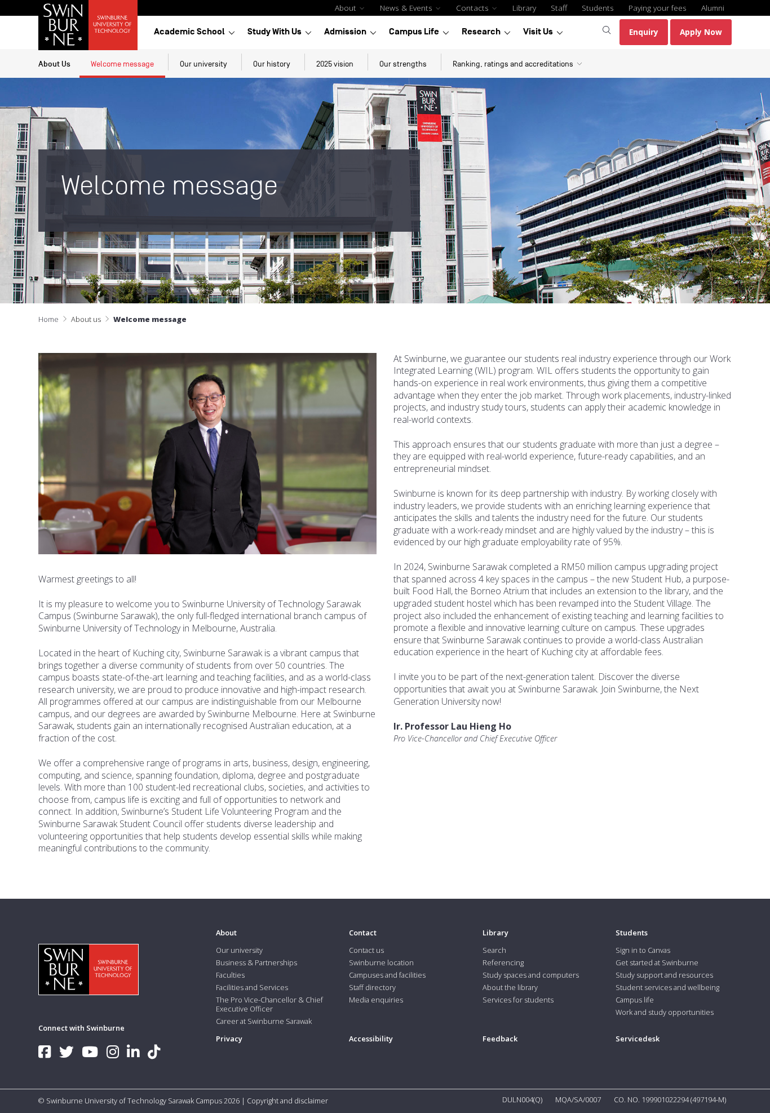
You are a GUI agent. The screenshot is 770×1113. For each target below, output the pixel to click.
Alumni (712, 7)
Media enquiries (376, 1000)
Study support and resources (664, 975)
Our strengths (403, 64)
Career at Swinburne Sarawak (264, 1021)
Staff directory (372, 987)
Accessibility (371, 1039)
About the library (510, 987)
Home (48, 319)
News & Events (407, 7)
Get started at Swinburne (657, 962)
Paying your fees (658, 7)
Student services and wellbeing (667, 987)
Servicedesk (638, 1039)
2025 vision (334, 64)
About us (86, 319)
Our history (271, 64)
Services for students (518, 1000)
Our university (203, 64)
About (347, 7)
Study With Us (274, 31)
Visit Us (538, 31)
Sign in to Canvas (643, 950)
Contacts (473, 7)
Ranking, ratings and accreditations (513, 64)
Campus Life (414, 31)
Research (481, 31)
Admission (345, 31)
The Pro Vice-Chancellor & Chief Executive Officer (269, 1004)
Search (494, 950)
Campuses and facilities (387, 975)
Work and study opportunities (665, 1012)
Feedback (500, 1039)
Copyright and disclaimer (287, 1101)
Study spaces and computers (531, 975)
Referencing (503, 962)
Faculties (230, 975)
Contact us (366, 950)
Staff (559, 7)
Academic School (189, 31)
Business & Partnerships (256, 962)
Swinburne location (381, 962)
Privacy (229, 1039)
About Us (54, 64)
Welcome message (122, 64)
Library (524, 7)
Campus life (635, 1000)
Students (598, 7)
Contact (363, 933)
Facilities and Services (252, 987)
